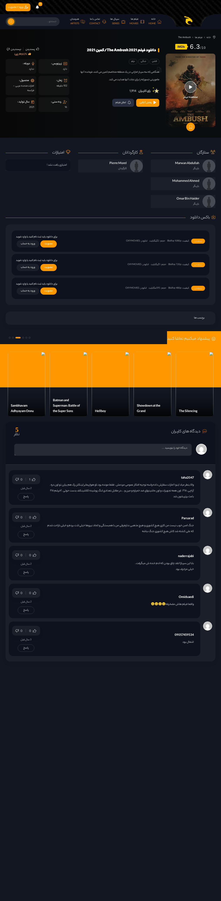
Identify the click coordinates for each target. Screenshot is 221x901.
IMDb (181, 46)
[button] (29, 338)
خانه (209, 38)
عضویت (48, 244)
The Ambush (184, 38)
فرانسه (30, 90)
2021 (31, 107)
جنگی (143, 61)
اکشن (154, 61)
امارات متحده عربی (24, 86)
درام (133, 61)
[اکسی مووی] (188, 20)
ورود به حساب (28, 244)
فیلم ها (198, 38)
